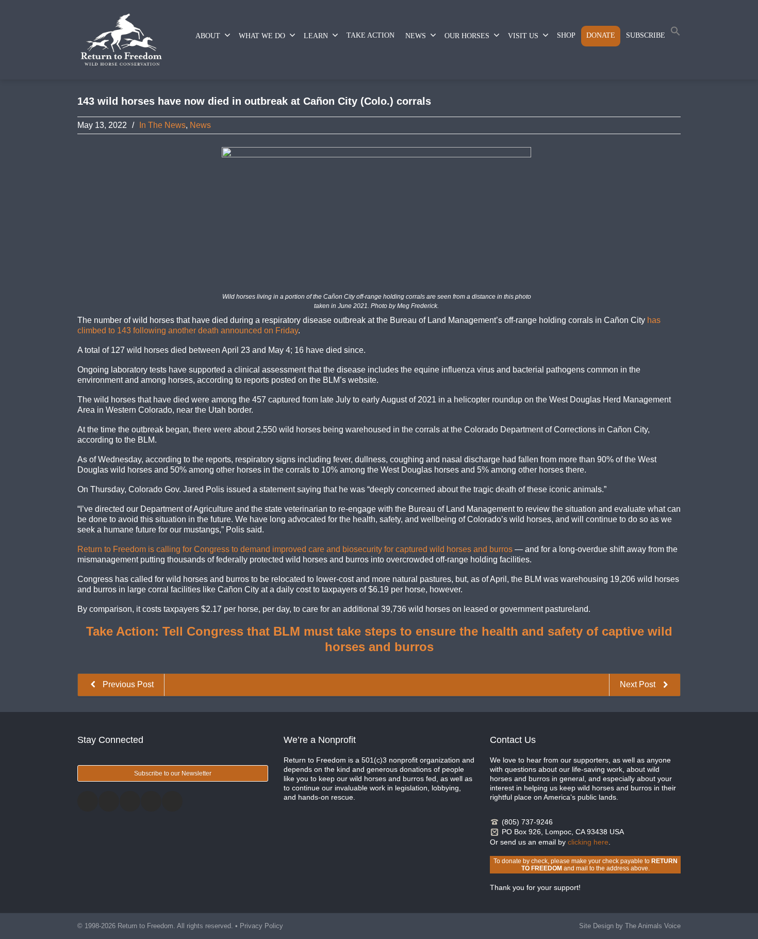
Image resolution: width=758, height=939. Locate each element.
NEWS (415, 36)
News (200, 125)
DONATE (600, 35)
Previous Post (127, 684)
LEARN (316, 36)
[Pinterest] (151, 801)
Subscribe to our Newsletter (172, 773)
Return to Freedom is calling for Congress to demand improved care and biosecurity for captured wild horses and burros (295, 549)
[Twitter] (108, 801)
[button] (675, 33)
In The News (162, 125)
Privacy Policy (261, 926)
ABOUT (207, 36)
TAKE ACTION (370, 35)
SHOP (566, 35)
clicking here (588, 842)
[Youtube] (172, 801)
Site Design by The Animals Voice (630, 926)
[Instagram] (130, 801)
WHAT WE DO (262, 36)
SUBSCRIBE (645, 35)
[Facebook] (87, 801)
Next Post (638, 684)
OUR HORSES (466, 36)
